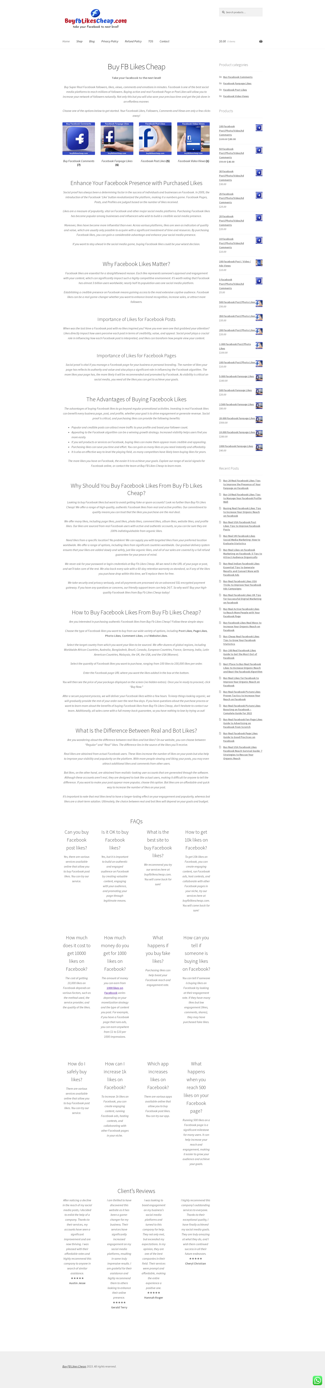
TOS (150, 41)
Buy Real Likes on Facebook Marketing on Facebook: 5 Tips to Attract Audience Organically (242, 553)
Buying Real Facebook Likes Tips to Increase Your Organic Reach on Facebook (242, 512)
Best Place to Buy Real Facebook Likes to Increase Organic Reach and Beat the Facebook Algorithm (242, 667)
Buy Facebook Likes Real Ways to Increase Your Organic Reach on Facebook (242, 626)
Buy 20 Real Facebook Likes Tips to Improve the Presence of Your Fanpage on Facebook (241, 484)
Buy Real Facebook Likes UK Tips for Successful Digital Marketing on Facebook (242, 598)
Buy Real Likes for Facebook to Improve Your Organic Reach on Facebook (241, 681)
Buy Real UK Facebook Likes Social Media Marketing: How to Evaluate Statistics (241, 539)
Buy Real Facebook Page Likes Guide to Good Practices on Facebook (240, 737)
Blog (92, 41)
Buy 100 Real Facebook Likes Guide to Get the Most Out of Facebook (240, 654)
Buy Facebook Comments (238, 77)
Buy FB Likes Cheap (74, 1366)
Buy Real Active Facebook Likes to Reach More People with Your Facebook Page (241, 612)
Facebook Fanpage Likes (237, 83)
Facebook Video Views (236, 96)
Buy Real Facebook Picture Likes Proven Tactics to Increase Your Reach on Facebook (241, 695)
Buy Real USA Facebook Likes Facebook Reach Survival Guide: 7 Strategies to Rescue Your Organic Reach (242, 752)
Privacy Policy (109, 41)
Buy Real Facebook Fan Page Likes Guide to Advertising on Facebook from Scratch (242, 723)
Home (66, 41)
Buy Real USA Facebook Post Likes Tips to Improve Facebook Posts (241, 525)
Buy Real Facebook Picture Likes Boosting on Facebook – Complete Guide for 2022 (241, 709)
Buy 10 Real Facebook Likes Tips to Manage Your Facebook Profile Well (242, 498)
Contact (164, 41)
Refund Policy (133, 41)
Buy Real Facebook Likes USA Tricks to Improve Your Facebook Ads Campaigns (242, 585)
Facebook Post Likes (235, 89)
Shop (79, 41)
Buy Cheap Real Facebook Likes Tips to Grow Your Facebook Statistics (241, 640)
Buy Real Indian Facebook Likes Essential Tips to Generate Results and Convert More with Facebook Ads (241, 569)
